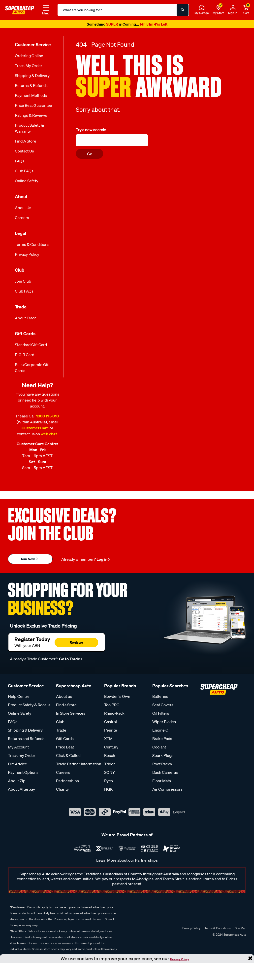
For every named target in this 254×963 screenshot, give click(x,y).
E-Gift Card (24, 356)
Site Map (240, 930)
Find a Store (25, 142)
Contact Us (24, 152)
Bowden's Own (117, 698)
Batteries (160, 698)
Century (111, 748)
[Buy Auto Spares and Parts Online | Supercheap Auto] (19, 9)
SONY (109, 774)
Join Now (28, 560)
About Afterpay (21, 790)
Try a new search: (91, 131)
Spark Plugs (162, 757)
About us (64, 698)
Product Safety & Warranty (29, 129)
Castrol (110, 723)
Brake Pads (162, 740)
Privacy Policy (179, 959)
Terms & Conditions (32, 246)
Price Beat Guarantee (33, 107)
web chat (49, 435)
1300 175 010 (47, 417)
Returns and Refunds (26, 740)
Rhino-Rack (114, 714)
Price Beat (65, 748)
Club (60, 723)
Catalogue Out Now (127, 25)
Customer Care (35, 429)
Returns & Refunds (31, 87)
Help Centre (19, 698)
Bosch (109, 757)
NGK (108, 790)
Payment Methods (31, 97)
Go (89, 155)
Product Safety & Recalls (29, 706)
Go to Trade (69, 660)
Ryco (108, 782)
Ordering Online (29, 57)
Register (76, 643)
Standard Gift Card (31, 346)
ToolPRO (112, 706)
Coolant (159, 748)
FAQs (19, 162)
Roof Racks (162, 765)
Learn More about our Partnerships (127, 861)
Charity (62, 790)
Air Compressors (167, 790)
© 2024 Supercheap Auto (229, 936)
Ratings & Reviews (31, 116)
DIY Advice (17, 765)
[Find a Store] (219, 8)
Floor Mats (161, 782)
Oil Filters (160, 714)
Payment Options (23, 774)
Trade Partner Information (78, 765)
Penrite (110, 731)
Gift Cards (65, 740)
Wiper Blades (164, 723)
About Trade (26, 319)
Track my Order (28, 67)
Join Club (23, 282)
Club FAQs (24, 172)
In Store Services (70, 714)
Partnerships (67, 782)
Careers (22, 219)
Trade (61, 731)
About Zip (17, 782)
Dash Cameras (165, 774)
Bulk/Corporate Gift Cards (32, 369)
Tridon (110, 765)
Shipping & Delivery (32, 77)
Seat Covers (162, 706)
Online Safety (26, 182)
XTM (108, 740)
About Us (23, 209)
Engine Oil (161, 731)
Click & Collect (69, 757)
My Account (18, 748)
